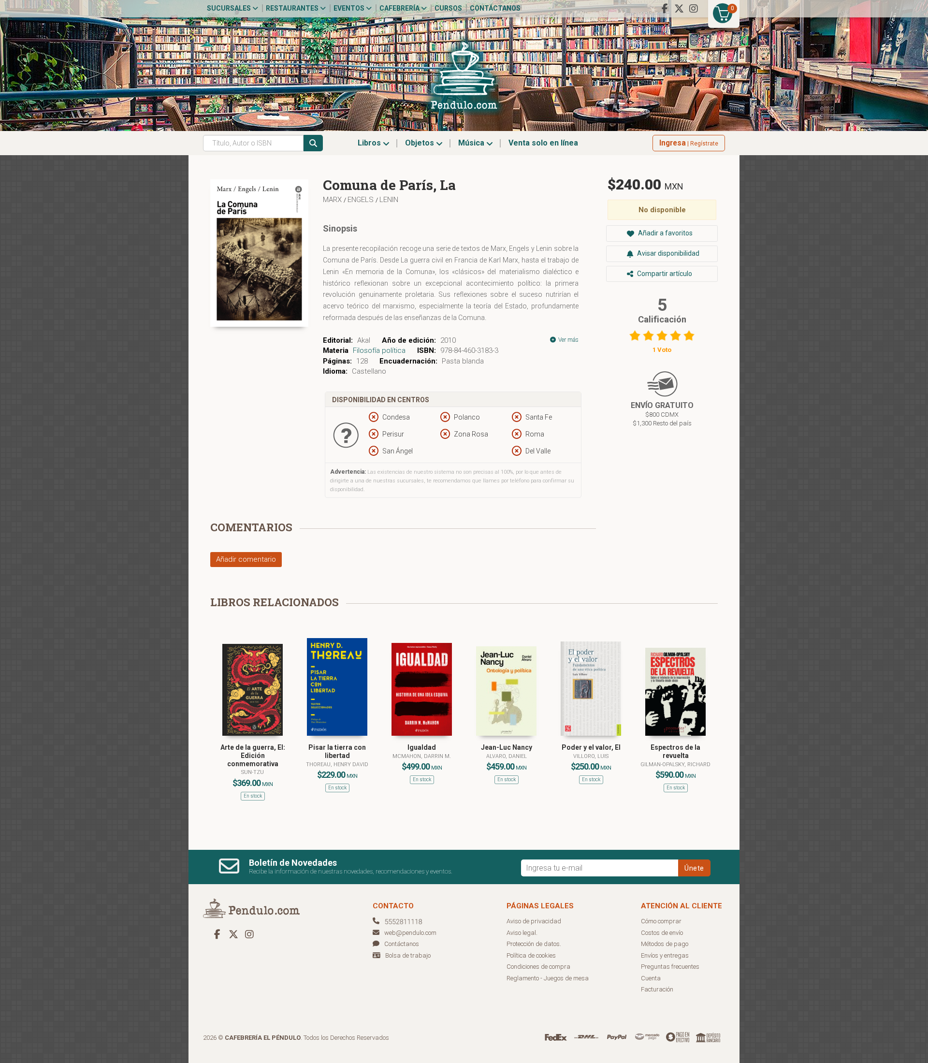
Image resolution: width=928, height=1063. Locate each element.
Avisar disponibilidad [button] (667, 253)
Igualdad (421, 747)
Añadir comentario (246, 559)
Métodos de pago (664, 943)
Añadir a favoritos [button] (665, 233)
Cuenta (651, 978)
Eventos (350, 8)
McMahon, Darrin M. (421, 756)
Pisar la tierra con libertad (337, 751)
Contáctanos (495, 8)
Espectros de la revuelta (675, 751)
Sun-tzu (252, 772)
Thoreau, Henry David (337, 764)
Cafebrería (400, 8)
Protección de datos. (534, 943)
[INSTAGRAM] (693, 8)
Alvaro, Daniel (506, 756)
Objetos (420, 142)
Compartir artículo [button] (664, 273)
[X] (679, 8)
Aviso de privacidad (534, 921)
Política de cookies (531, 955)
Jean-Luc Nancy (506, 747)
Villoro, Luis (591, 756)
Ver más (568, 339)
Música (472, 142)
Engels (362, 199)
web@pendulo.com (410, 932)
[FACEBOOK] (664, 8)
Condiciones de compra (538, 966)
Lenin (388, 199)
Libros (370, 142)
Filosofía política (379, 350)
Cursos (448, 8)
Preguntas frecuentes (670, 966)
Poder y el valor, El (591, 747)
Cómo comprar (661, 921)
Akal (363, 340)
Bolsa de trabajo (408, 955)
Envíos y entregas (665, 955)
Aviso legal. (522, 932)
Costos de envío (662, 932)
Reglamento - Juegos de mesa (548, 978)
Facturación (657, 989)
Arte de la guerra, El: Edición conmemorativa (252, 755)
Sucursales (229, 8)
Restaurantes (293, 8)
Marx (333, 199)
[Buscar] (313, 143)
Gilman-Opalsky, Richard (675, 764)
